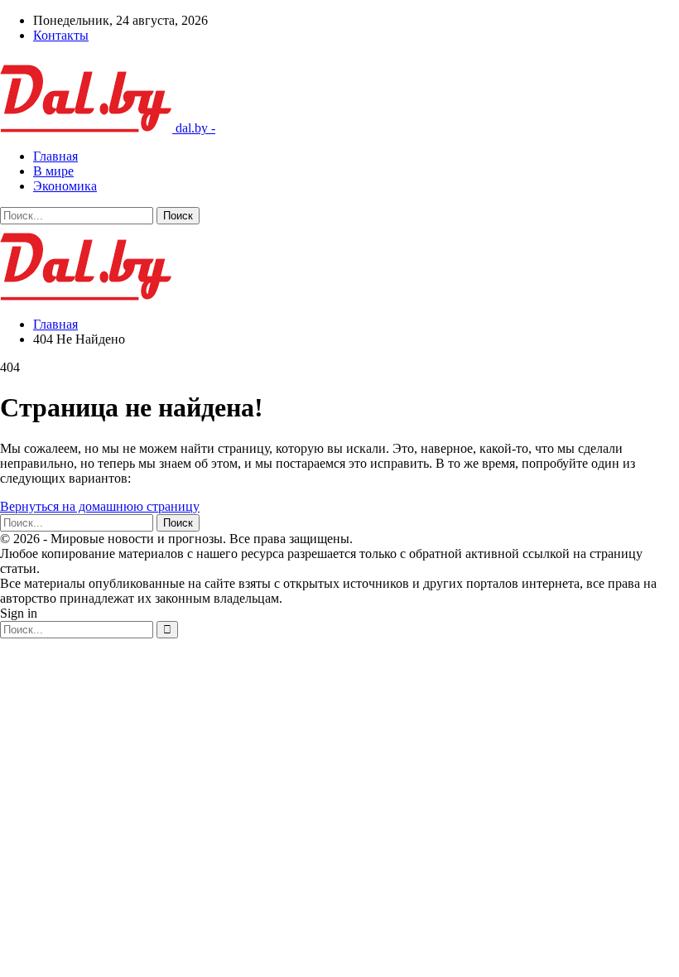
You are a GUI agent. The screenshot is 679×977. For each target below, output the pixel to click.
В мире (53, 171)
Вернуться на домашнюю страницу (100, 506)
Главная (55, 156)
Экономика (65, 186)
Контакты (61, 35)
